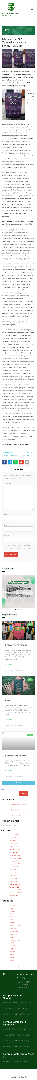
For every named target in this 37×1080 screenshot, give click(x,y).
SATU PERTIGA (14, 816)
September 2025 (15, 864)
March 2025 (13, 881)
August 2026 (14, 835)
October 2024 (14, 896)
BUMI (7, 700)
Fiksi (11, 920)
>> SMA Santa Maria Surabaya (17, 1046)
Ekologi (12, 914)
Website (7, 535)
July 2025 (12, 870)
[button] (4, 462)
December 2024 (15, 890)
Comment (8, 483)
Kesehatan (13, 928)
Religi (11, 949)
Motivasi (12, 937)
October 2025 (14, 861)
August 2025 (13, 867)
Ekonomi (12, 917)
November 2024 (15, 893)
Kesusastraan (14, 931)
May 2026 (12, 841)
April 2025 (13, 878)
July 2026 (12, 838)
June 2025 (13, 872)
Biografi (12, 905)
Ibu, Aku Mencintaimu (17, 813)
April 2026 (13, 844)
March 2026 (13, 846)
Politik (11, 943)
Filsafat (12, 923)
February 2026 (14, 849)
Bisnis (11, 908)
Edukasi (12, 911)
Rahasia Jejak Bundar (15, 755)
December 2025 (15, 855)
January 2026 (14, 852)
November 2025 (15, 858)
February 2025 (14, 884)
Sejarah (12, 952)
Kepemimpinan (15, 925)
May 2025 (12, 875)
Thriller (11, 960)
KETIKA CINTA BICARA (16, 645)
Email (6, 525)
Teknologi (12, 957)
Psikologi (12, 946)
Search (3, 789)
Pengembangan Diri (16, 940)
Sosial (11, 954)
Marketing (13, 934)
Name (6, 515)
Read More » (9, 664)
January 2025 (14, 887)
